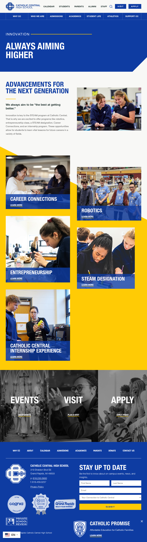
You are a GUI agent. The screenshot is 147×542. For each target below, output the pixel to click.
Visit (121, 6)
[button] (37, 16)
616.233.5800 (40, 478)
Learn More (16, 356)
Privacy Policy (37, 486)
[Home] (23, 6)
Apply (135, 6)
